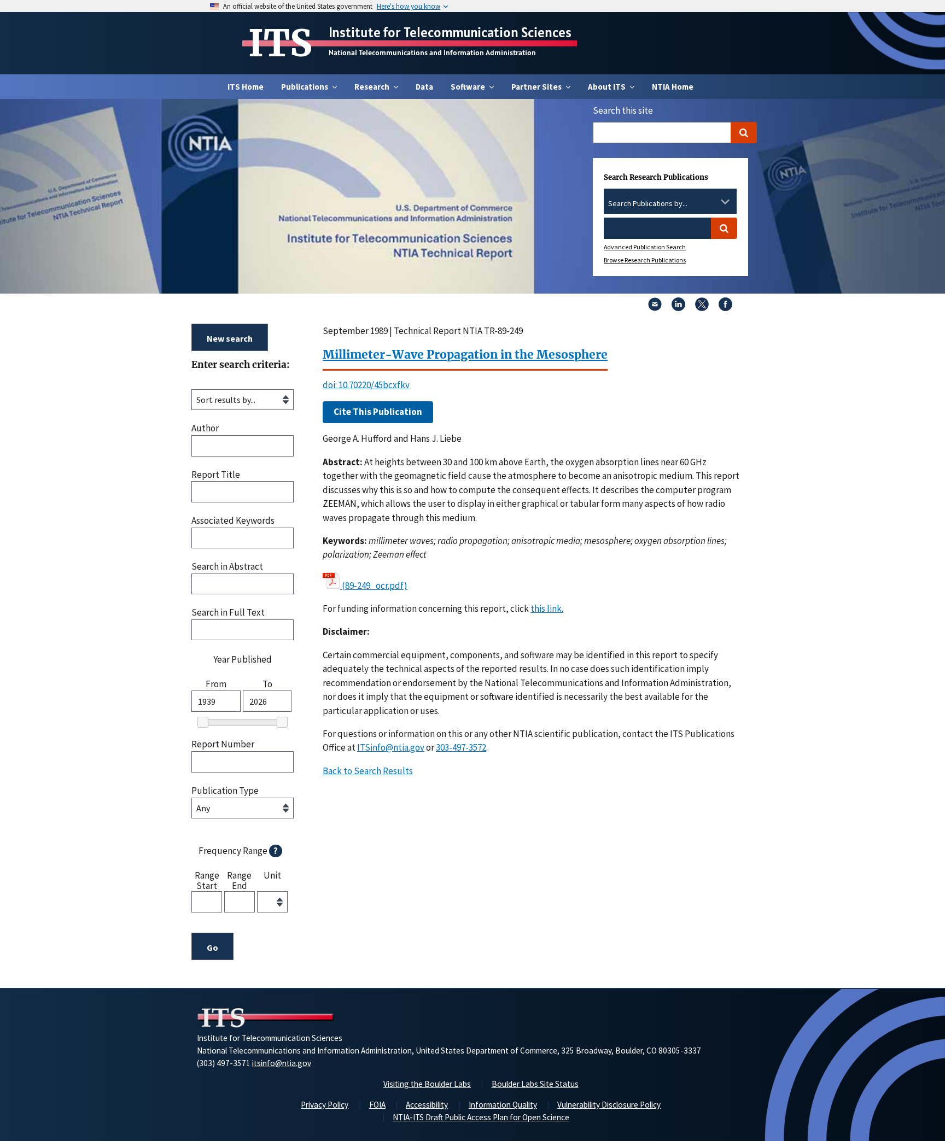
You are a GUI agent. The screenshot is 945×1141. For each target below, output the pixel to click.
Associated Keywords (233, 521)
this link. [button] (546, 608)
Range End (239, 880)
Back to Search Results (368, 771)
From (216, 684)
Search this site (623, 110)
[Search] (744, 132)
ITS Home (246, 86)
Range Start (207, 880)
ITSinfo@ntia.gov (390, 747)
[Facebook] (725, 308)
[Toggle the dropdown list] (725, 201)
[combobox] (670, 204)
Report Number (222, 744)
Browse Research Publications (645, 260)
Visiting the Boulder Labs (427, 1084)
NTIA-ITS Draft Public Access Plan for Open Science (481, 1117)
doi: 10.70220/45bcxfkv (366, 385)
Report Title (215, 475)
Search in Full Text (228, 612)
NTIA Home (672, 86)
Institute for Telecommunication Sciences (450, 32)
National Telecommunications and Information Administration (432, 52)
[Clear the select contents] (711, 201)
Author (205, 428)
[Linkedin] (678, 308)
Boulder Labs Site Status (535, 1084)
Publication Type (225, 791)
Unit (272, 875)
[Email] (655, 308)
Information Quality (503, 1104)
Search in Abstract (227, 566)
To (267, 684)
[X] (702, 308)
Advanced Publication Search (645, 247)
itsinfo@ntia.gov (281, 1063)
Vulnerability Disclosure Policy (609, 1104)
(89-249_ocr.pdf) (374, 586)
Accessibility (427, 1104)
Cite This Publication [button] (378, 412)
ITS (280, 43)
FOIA (377, 1104)
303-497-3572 (461, 747)
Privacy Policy (324, 1104)
